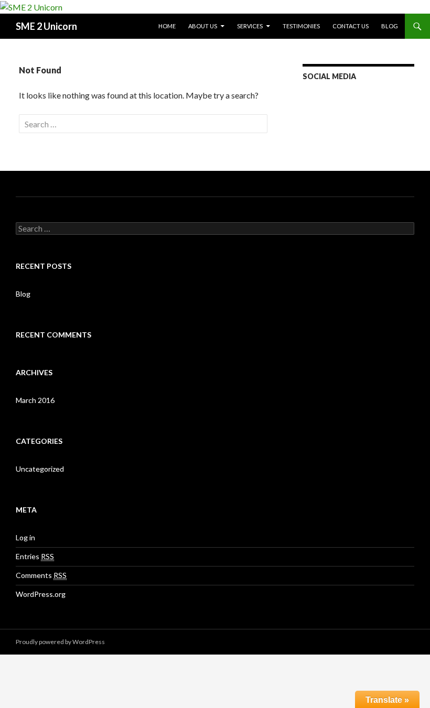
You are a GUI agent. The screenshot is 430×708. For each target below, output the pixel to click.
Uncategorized (40, 468)
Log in (25, 537)
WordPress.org (41, 594)
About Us (202, 26)
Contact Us (350, 26)
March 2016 (35, 400)
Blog (389, 26)
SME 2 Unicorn (46, 26)
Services (250, 26)
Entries (35, 556)
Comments (41, 575)
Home (167, 26)
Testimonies (301, 26)
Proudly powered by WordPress (60, 642)
